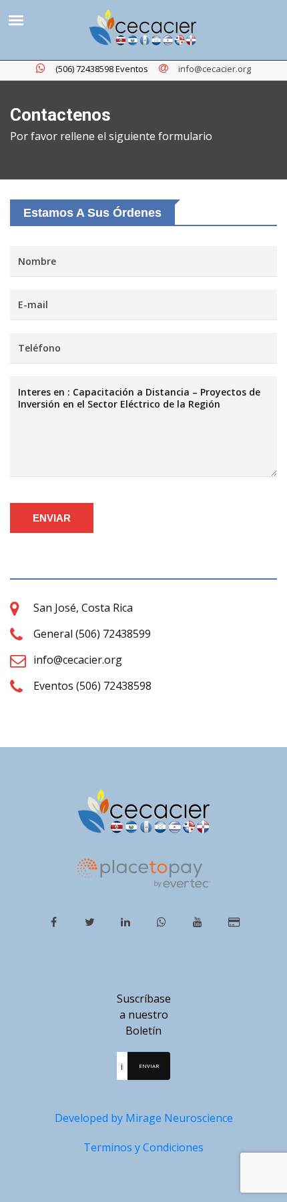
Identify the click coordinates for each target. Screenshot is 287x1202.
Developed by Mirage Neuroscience (144, 1118)
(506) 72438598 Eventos (101, 69)
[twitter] (90, 922)
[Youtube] (198, 922)
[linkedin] (126, 922)
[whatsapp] (162, 922)
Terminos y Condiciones (143, 1147)
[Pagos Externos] (234, 922)
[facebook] (54, 922)
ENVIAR (52, 518)
